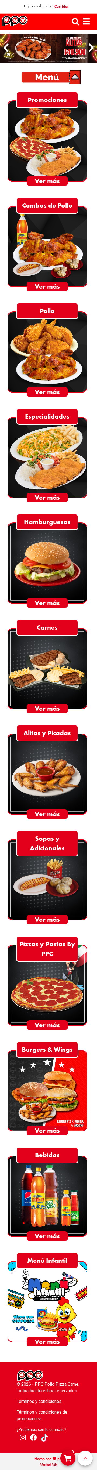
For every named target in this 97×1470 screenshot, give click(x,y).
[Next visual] (91, 48)
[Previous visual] (6, 48)
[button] (76, 21)
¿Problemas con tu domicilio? (41, 1429)
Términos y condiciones (39, 1401)
